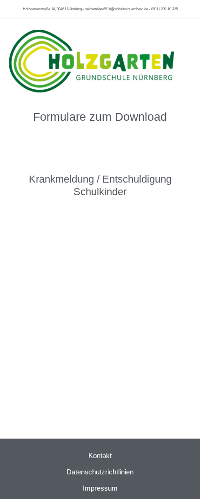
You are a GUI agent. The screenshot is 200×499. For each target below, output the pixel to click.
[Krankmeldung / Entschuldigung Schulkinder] (100, 159)
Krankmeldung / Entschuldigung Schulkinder (100, 185)
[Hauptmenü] (185, 58)
